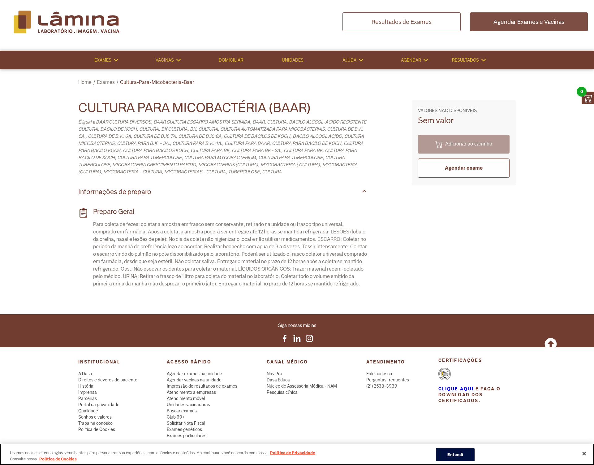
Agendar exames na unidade (194, 373)
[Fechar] (584, 453)
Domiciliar (231, 60)
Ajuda (349, 60)
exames (106, 82)
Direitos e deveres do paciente (107, 379)
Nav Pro (274, 373)
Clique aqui (456, 388)
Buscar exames (182, 410)
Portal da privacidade (98, 404)
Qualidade (88, 410)
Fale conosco (379, 373)
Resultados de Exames (402, 21)
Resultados (465, 60)
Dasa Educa (278, 379)
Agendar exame (464, 168)
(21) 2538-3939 (381, 386)
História (85, 386)
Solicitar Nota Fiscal (186, 423)
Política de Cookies (96, 429)
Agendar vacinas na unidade (194, 379)
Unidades (292, 60)
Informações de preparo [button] (114, 192)
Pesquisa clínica (282, 392)
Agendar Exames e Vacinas (528, 21)
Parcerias (87, 398)
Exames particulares (186, 435)
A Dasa (85, 373)
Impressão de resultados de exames (202, 386)
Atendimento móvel (186, 398)
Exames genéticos (184, 429)
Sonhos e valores (95, 417)
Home (85, 82)
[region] (297, 454)
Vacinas (165, 60)
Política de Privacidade (292, 452)
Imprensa (87, 392)
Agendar (411, 60)
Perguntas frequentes (387, 379)
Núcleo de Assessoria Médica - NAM (302, 386)
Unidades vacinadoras (188, 404)
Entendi (455, 454)
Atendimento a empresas (191, 392)
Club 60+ (176, 417)
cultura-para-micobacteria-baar (157, 82)
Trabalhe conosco (95, 423)
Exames (102, 60)
